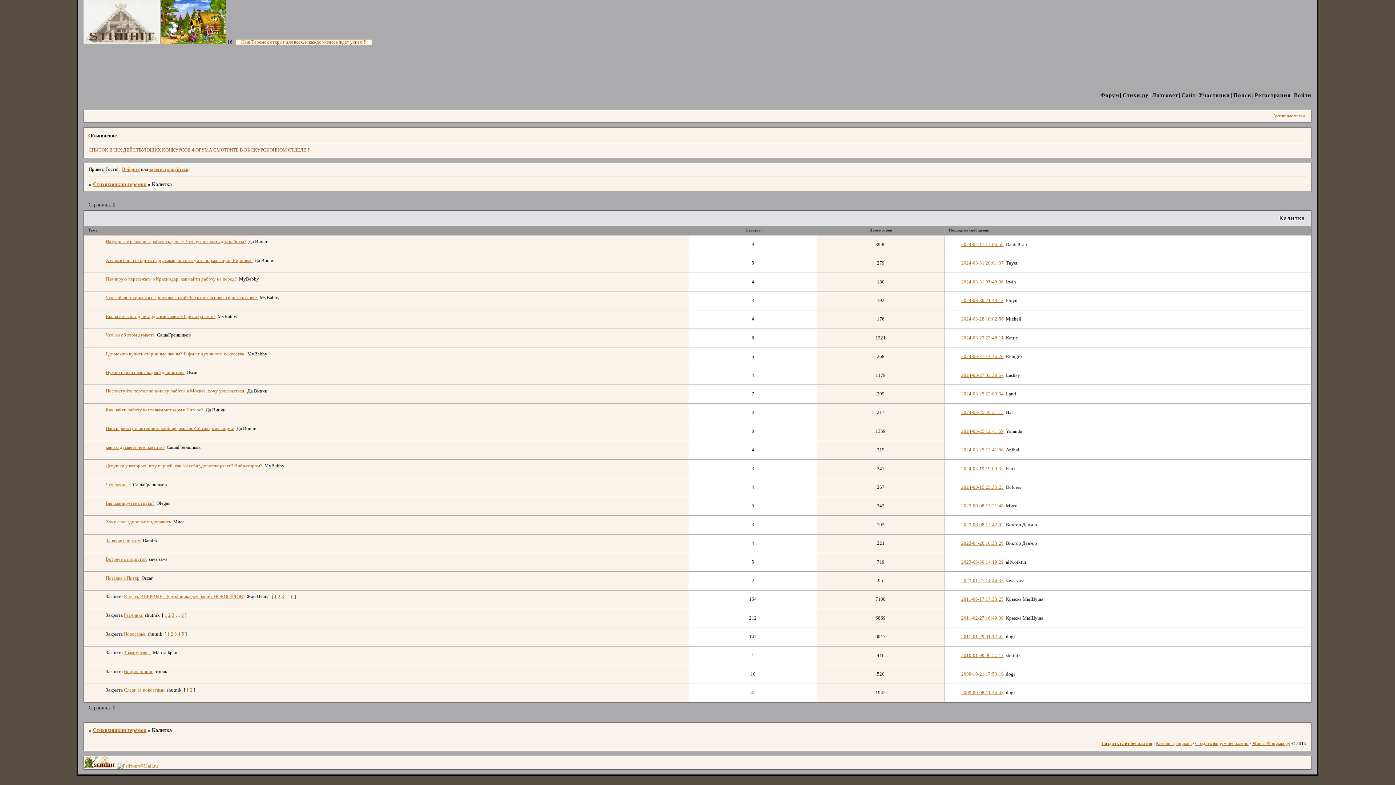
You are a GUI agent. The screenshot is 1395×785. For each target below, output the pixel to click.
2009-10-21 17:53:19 (982, 674)
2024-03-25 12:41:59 (982, 431)
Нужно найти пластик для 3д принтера (145, 372)
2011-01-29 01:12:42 (982, 636)
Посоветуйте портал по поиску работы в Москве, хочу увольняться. (175, 391)
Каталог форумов (1174, 743)
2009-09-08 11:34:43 (982, 692)
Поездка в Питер (123, 578)
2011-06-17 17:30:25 (982, 599)
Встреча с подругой (126, 559)
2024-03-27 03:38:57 (982, 375)
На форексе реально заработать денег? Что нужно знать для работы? (176, 241)
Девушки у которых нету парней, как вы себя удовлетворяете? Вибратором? (184, 465)
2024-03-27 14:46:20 (982, 356)
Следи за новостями (144, 690)
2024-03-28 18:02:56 (982, 319)
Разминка (133, 615)
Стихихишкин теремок (119, 184)
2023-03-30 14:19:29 (982, 562)
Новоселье (134, 634)
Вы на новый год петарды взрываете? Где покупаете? (160, 316)
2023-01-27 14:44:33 (982, 580)
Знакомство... (137, 652)
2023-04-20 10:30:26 (982, 543)
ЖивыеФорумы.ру (1271, 743)
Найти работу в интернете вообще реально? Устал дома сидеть (170, 428)
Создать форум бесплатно (1222, 743)
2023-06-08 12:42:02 (982, 524)
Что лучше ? (118, 484)
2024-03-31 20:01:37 (982, 263)
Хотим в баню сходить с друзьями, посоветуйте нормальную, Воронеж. (179, 260)
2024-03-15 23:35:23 (982, 487)
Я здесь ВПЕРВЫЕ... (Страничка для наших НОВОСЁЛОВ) (184, 596)
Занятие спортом (123, 540)
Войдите (131, 169)
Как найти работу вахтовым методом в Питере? (154, 409)
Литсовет (1165, 95)
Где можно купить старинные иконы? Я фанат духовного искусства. (175, 354)
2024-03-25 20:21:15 (982, 412)
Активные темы (1289, 115)
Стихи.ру (1136, 95)
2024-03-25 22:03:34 (982, 393)
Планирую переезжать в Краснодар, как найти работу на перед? (171, 279)
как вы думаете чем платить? (135, 447)
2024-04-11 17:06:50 (982, 244)
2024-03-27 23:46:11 (982, 338)
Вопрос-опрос (138, 671)
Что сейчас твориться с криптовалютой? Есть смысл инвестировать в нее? (182, 297)
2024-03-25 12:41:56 (982, 449)
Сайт (1188, 95)
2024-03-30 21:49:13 (982, 300)
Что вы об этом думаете (130, 335)
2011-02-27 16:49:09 (982, 618)
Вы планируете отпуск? (130, 503)
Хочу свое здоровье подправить (138, 521)
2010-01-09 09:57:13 (982, 655)
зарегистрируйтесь (168, 169)
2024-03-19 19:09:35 (982, 468)
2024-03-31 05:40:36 (982, 282)
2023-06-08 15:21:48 (982, 505)
